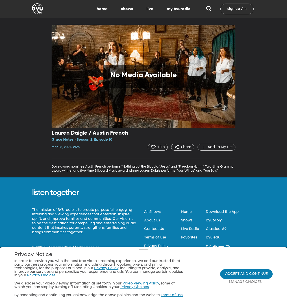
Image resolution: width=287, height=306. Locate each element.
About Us (152, 220)
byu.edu (213, 237)
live (149, 9)
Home (186, 212)
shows (127, 9)
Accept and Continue (246, 274)
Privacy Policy (156, 246)
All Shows (152, 212)
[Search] (209, 9)
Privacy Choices (134, 287)
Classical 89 (216, 229)
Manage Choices (245, 282)
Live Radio (190, 229)
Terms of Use (155, 237)
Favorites (189, 237)
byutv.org (214, 220)
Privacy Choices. (41, 275)
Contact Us (154, 229)
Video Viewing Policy (140, 283)
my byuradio (179, 9)
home (102, 9)
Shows (186, 220)
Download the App (222, 212)
